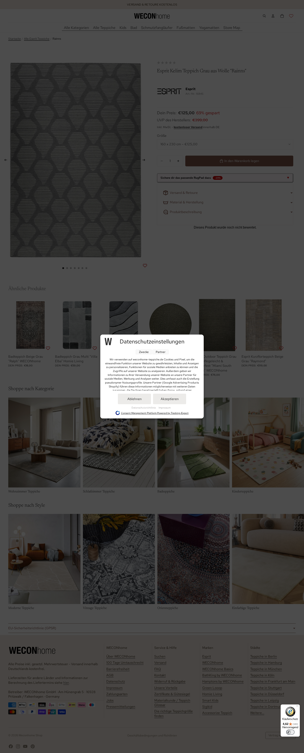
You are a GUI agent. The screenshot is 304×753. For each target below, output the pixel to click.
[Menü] (297, 706)
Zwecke (144, 352)
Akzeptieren (170, 399)
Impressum (165, 407)
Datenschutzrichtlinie (144, 407)
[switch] (290, 732)
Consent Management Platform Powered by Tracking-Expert (155, 413)
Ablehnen (134, 399)
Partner (160, 352)
